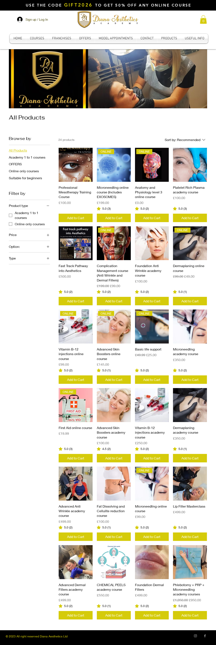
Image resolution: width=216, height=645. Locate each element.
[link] (104, 208)
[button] (203, 19)
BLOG (147, 636)
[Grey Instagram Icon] (195, 636)
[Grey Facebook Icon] (205, 636)
